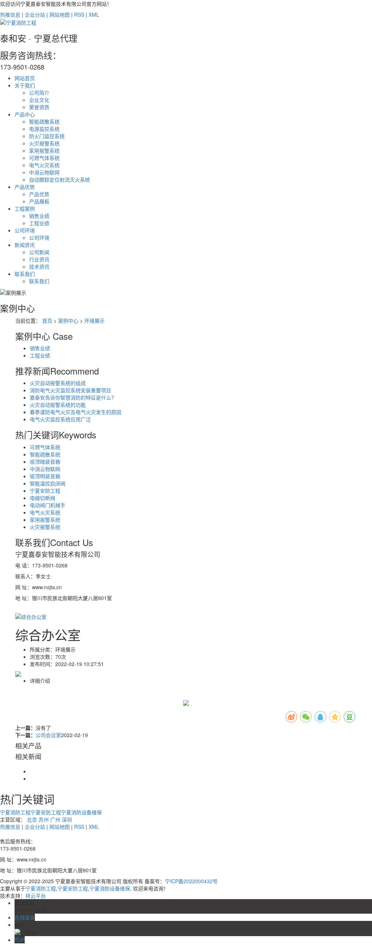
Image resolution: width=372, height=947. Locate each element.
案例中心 (68, 320)
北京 (32, 819)
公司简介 (39, 92)
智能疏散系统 (44, 121)
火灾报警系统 (44, 143)
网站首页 (25, 78)
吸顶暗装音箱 (45, 461)
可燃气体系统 (44, 157)
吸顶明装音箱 (45, 476)
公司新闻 (39, 252)
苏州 (44, 819)
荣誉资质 (39, 107)
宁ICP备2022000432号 (191, 881)
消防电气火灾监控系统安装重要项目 (70, 390)
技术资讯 (39, 266)
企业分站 (35, 14)
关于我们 (25, 85)
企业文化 (39, 99)
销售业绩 (39, 215)
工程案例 (25, 208)
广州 (55, 819)
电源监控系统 (44, 128)
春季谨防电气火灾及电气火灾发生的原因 (75, 411)
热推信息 (10, 14)
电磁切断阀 (42, 497)
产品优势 (25, 186)
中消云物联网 (44, 172)
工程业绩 (39, 223)
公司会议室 (48, 735)
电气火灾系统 (44, 165)
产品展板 (39, 201)
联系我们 (25, 273)
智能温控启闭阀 (47, 483)
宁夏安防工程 (45, 490)
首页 (47, 320)
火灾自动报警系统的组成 (58, 382)
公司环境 (25, 230)
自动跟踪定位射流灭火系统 (59, 179)
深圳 (67, 819)
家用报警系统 (44, 150)
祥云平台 (35, 895)
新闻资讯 (25, 244)
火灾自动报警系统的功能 (58, 404)
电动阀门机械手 (47, 505)
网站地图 (59, 14)
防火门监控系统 (47, 136)
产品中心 (25, 114)
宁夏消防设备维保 (81, 812)
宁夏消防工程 (15, 812)
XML (94, 14)
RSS (79, 14)
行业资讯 (39, 259)
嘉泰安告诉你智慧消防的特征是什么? (72, 397)
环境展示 (94, 320)
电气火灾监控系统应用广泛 (60, 419)
